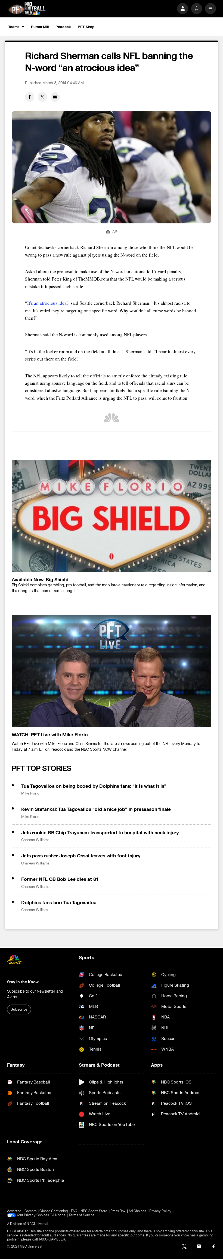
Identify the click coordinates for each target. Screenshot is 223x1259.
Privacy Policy (160, 1211)
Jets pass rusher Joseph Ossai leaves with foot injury (81, 856)
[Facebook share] (29, 96)
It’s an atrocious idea (47, 303)
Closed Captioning (53, 1211)
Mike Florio (30, 793)
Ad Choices (137, 1211)
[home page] (27, 8)
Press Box (118, 1211)
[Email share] (55, 96)
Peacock (63, 27)
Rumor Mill (40, 27)
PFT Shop (86, 27)
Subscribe (19, 1009)
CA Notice (58, 1215)
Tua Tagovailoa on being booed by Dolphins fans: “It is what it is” (93, 786)
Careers (30, 1211)
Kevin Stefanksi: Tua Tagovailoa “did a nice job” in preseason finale (96, 809)
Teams (13, 27)
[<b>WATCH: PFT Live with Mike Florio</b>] (112, 671)
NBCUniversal (37, 1224)
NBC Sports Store (93, 1211)
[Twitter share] (42, 96)
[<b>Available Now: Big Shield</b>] (112, 516)
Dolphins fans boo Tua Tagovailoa (59, 903)
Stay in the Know (23, 982)
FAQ (74, 1211)
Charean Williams (35, 840)
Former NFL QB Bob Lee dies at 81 (59, 879)
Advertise (14, 1211)
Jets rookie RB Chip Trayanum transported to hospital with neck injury (100, 833)
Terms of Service (81, 1215)
